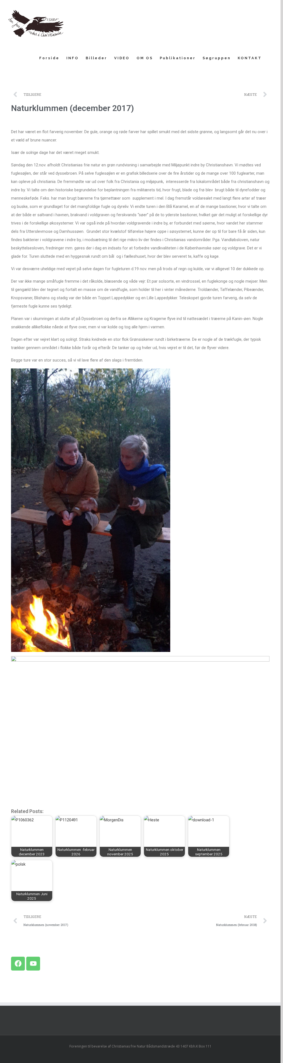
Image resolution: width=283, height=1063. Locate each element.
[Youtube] (33, 964)
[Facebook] (18, 964)
